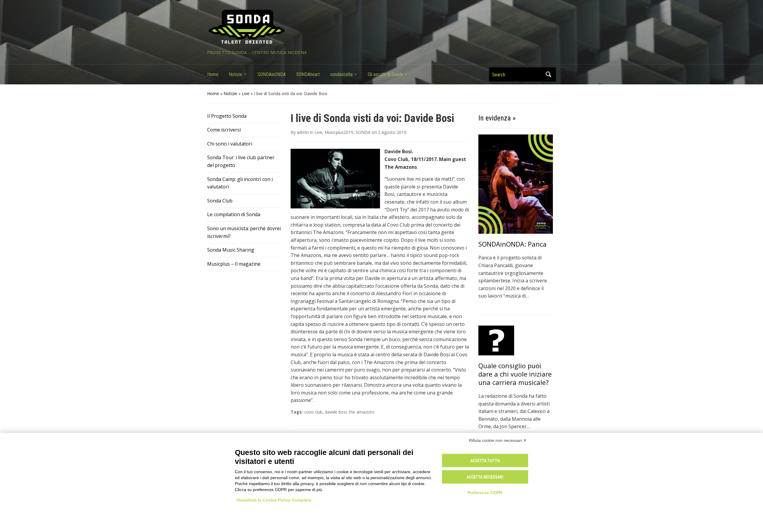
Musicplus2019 (339, 132)
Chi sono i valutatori (229, 143)
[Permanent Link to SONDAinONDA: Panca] (515, 183)
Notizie (235, 74)
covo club (313, 412)
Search (548, 74)
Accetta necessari (484, 477)
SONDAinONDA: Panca (512, 243)
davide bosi (336, 412)
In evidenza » (497, 118)
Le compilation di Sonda (233, 214)
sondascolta (341, 74)
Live (245, 93)
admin (303, 132)
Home (212, 74)
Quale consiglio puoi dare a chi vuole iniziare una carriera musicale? (515, 374)
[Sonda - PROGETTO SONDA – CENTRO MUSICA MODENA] (246, 27)
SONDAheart (308, 74)
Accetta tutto (485, 460)
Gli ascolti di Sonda (385, 74)
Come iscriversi (224, 129)
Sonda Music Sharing (230, 250)
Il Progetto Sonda (226, 116)
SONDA (363, 132)
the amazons (361, 412)
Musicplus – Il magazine (233, 264)
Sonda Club (219, 200)
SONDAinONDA (272, 74)
